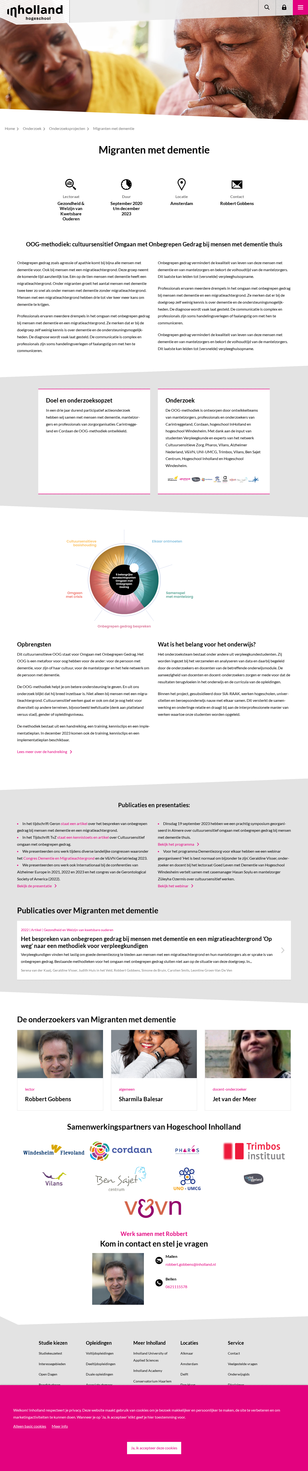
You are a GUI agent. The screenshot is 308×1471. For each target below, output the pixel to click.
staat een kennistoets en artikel (83, 837)
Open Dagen (48, 1374)
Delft (184, 1374)
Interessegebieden (52, 1364)
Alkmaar (186, 1353)
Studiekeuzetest (50, 1353)
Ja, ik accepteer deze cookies (154, 1447)
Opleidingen (99, 1343)
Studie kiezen (53, 1343)
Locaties (189, 1343)
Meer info (60, 1426)
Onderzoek (32, 128)
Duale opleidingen (99, 1374)
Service (236, 1343)
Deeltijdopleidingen (101, 1364)
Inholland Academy (147, 1371)
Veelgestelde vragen (242, 1364)
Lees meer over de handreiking (42, 751)
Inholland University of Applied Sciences (150, 1356)
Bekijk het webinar (173, 885)
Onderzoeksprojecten (67, 128)
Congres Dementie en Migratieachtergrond (59, 858)
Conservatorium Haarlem (152, 1381)
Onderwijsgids (239, 1374)
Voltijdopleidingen (100, 1353)
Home (10, 128)
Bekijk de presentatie (34, 885)
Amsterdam (189, 1364)
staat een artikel (74, 823)
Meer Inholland (149, 1343)
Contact (234, 1353)
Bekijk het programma (176, 844)
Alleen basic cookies (29, 1426)
